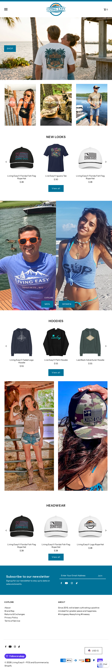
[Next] (106, 162)
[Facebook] (61, 583)
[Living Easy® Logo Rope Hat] (90, 526)
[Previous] (6, 162)
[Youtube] (66, 583)
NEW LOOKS (56, 137)
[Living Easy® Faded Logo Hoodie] (22, 342)
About (8, 607)
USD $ (95, 650)
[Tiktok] (76, 583)
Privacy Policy (11, 617)
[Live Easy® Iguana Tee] (56, 158)
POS (28, 662)
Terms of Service (12, 620)
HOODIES (56, 321)
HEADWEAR (56, 505)
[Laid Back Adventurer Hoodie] (90, 342)
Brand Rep (9, 611)
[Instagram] (72, 583)
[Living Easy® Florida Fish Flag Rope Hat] (22, 158)
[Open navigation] (24, 9)
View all (56, 188)
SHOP (10, 48)
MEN (47, 304)
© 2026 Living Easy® (15, 662)
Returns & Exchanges (15, 614)
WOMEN (66, 304)
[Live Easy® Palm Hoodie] (56, 342)
